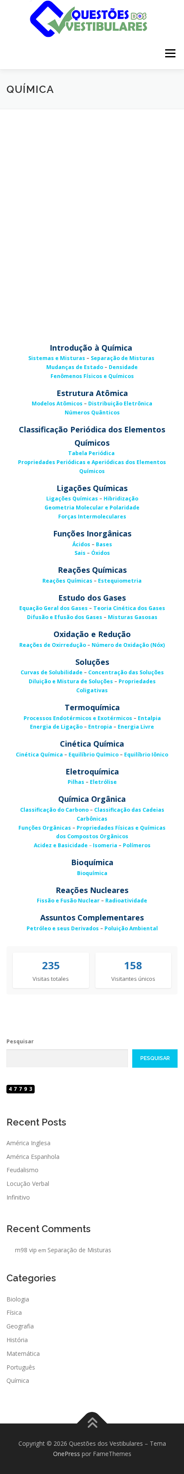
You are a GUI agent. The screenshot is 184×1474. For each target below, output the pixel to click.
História (17, 1340)
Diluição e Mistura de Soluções (71, 681)
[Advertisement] (92, 205)
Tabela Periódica (91, 453)
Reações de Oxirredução (52, 645)
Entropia (100, 726)
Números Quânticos (92, 412)
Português (20, 1367)
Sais (80, 553)
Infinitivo (18, 1197)
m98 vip (26, 1250)
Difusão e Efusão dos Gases (64, 617)
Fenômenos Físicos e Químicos (92, 376)
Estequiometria (120, 580)
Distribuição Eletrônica (120, 403)
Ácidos (81, 544)
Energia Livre (136, 726)
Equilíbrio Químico (93, 754)
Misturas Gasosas (132, 617)
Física (14, 1312)
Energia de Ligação (56, 726)
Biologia (17, 1299)
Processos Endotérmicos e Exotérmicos (78, 718)
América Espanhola (32, 1156)
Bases (104, 544)
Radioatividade (126, 900)
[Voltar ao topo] (92, 1423)
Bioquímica (92, 873)
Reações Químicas (67, 580)
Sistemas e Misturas (56, 358)
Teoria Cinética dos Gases (129, 608)
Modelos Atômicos (57, 403)
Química (17, 1380)
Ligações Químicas (72, 498)
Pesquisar (20, 1041)
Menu (170, 53)
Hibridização (121, 498)
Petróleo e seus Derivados (63, 928)
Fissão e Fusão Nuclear (68, 900)
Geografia (20, 1326)
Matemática (23, 1353)
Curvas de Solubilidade (52, 672)
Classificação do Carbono (54, 809)
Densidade (123, 367)
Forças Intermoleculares (92, 516)
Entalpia (149, 718)
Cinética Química (39, 754)
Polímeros (137, 845)
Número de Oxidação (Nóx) (128, 645)
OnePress (66, 1454)
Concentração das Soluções (126, 672)
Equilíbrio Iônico (146, 754)
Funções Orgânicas (44, 827)
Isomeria (105, 845)
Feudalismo (22, 1170)
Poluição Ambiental (131, 928)
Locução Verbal (27, 1183)
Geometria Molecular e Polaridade (92, 507)
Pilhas (76, 782)
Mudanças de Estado (74, 367)
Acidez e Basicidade (61, 845)
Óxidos (100, 553)
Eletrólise (103, 782)
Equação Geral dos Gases (53, 608)
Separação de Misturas (122, 358)
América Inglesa (28, 1143)
